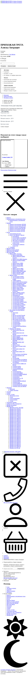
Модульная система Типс (19, 319)
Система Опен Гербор (18, 306)
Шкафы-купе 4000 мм (15, 440)
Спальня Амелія (17, 367)
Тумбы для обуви (14, 390)
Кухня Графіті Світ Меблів (19, 237)
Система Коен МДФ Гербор (20, 302)
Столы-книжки (13, 399)
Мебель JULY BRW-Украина (20, 259)
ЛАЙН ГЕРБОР (17, 280)
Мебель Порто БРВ (17, 255)
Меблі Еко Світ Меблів (12, 251)
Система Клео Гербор (18, 299)
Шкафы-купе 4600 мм (15, 444)
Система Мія (16, 358)
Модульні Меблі (11, 252)
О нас (8, 587)
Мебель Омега (16, 344)
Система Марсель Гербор (19, 304)
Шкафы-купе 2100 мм (15, 422)
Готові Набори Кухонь (15, 233)
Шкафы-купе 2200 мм (15, 423)
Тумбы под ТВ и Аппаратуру (14, 403)
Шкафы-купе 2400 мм (15, 426)
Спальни (9, 391)
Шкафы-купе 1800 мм (15, 418)
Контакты (9, 592)
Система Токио (16, 324)
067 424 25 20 (13, 502)
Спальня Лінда (16, 379)
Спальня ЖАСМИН (18, 373)
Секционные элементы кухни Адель (18, 242)
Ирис (14, 314)
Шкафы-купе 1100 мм (15, 409)
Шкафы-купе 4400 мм (15, 442)
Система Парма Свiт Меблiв (20, 359)
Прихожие (12, 389)
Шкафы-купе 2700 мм (15, 430)
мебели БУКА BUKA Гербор (20, 282)
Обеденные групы (14, 395)
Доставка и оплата (8, 97)
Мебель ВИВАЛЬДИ (18, 338)
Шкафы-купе (10, 406)
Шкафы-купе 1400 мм (15, 413)
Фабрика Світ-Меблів (15, 328)
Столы (11, 397)
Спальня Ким (16, 377)
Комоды (9, 217)
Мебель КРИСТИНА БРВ (19, 271)
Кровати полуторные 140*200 (17, 231)
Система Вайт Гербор (18, 296)
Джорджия (15, 312)
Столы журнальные (15, 398)
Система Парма (16, 323)
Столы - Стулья (10, 394)
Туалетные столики (12, 402)
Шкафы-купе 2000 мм (15, 421)
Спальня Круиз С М (18, 378)
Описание (6, 95)
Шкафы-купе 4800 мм (15, 445)
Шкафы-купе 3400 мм (15, 435)
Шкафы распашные (12, 405)
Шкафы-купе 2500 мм (15, 427)
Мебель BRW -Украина (15, 253)
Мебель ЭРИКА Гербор (19, 292)
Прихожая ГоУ (16, 295)
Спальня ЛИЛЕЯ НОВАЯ (19, 381)
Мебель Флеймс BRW (18, 274)
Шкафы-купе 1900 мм (15, 419)
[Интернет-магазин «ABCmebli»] (12, 451)
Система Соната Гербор (19, 308)
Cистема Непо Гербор (18, 276)
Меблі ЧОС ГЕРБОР (18, 294)
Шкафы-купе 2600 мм (15, 429)
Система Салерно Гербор (19, 307)
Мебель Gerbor (13, 275)
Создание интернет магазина (8, 669)
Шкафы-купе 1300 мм (15, 411)
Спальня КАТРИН (17, 375)
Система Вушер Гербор (18, 298)
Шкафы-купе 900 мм (15, 448)
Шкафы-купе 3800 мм (15, 438)
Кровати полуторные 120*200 (17, 229)
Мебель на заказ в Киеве (13, 249)
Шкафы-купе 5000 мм (15, 446)
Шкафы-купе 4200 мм (15, 441)
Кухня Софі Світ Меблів (19, 239)
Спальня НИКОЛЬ (17, 383)
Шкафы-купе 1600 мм (15, 415)
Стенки (8, 393)
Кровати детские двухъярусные (18, 227)
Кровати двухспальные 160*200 (18, 224)
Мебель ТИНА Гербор (18, 288)
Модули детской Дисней (19, 315)
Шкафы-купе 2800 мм (15, 431)
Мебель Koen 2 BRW (18, 263)
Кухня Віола (16, 236)
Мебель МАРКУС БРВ (18, 272)
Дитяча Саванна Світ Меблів (20, 335)
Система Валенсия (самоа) (19, 320)
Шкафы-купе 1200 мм (15, 410)
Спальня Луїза (16, 382)
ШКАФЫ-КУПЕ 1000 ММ (16, 407)
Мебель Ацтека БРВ (18, 264)
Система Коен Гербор (18, 300)
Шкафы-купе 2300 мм (15, 425)
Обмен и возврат (11, 591)
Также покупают (8, 96)
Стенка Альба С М (7, 157)
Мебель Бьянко (16, 336)
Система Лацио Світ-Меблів (20, 354)
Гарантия (9, 589)
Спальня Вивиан (17, 371)
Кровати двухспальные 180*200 (18, 225)
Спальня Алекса (17, 366)
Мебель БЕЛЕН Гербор (18, 284)
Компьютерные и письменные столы (16, 219)
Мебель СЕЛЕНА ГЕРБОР (19, 286)
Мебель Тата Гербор (18, 287)
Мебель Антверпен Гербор (19, 283)
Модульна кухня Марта (18, 240)
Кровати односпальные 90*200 (17, 228)
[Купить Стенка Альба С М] (7, 166)
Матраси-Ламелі (11, 248)
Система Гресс (16, 322)
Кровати (9, 223)
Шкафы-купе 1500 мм (15, 414)
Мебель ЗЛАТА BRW (18, 268)
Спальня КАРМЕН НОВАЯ (20, 374)
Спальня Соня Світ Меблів (19, 386)
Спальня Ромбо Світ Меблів (20, 385)
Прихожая (9, 387)
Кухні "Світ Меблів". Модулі (17, 235)
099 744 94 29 (7, 502)
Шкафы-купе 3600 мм (15, 437)
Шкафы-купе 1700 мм (15, 417)
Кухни (8, 232)
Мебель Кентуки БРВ (18, 269)
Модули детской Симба (18, 318)
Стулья (11, 401)
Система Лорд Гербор (18, 303)
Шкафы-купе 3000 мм (15, 433)
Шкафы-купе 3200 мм (15, 434)
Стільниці (12, 247)
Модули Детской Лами (18, 316)
